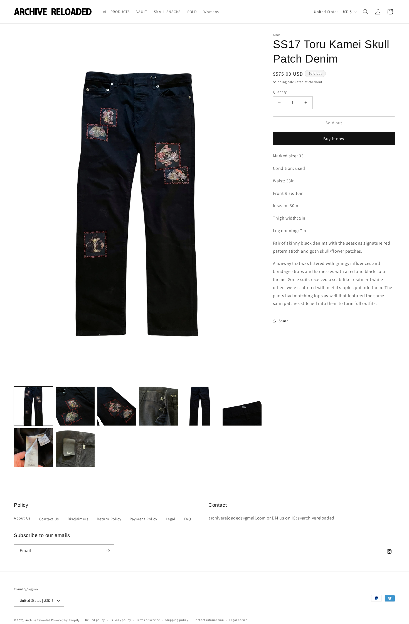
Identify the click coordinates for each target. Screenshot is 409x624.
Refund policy (95, 620)
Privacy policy (120, 620)
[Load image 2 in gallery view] (75, 406)
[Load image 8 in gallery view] (75, 447)
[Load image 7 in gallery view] (33, 447)
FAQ (187, 518)
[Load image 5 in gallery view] (200, 406)
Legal (171, 518)
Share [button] (284, 320)
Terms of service (148, 620)
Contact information (209, 620)
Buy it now (333, 138)
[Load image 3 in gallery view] (116, 406)
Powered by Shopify (65, 620)
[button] (365, 12)
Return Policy (109, 518)
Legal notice (238, 620)
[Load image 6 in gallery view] (242, 406)
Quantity (280, 91)
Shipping (280, 82)
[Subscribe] (108, 550)
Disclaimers (78, 518)
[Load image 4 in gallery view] (158, 406)
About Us (22, 518)
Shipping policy (176, 620)
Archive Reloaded (37, 620)
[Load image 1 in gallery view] (33, 406)
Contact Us (49, 518)
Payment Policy (143, 518)
